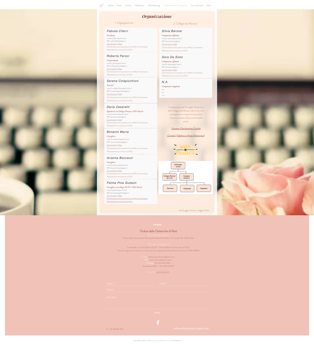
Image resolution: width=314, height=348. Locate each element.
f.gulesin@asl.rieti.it (119, 190)
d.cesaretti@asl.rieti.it (120, 114)
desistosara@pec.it (172, 67)
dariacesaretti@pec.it (118, 117)
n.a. (163, 89)
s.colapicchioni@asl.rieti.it (121, 88)
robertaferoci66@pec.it (119, 66)
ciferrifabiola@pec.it (118, 41)
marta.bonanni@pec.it (119, 142)
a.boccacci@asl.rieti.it (120, 165)
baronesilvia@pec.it (173, 41)
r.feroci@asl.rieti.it (119, 63)
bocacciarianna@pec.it (119, 168)
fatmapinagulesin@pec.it (120, 193)
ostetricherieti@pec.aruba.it (160, 259)
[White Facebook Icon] (158, 322)
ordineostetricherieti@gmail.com (161, 256)
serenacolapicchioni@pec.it (120, 91)
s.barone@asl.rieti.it (174, 38)
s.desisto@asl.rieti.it (174, 64)
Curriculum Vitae (114, 68)
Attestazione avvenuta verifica (119, 201)
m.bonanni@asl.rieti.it (120, 139)
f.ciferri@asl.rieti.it (119, 38)
